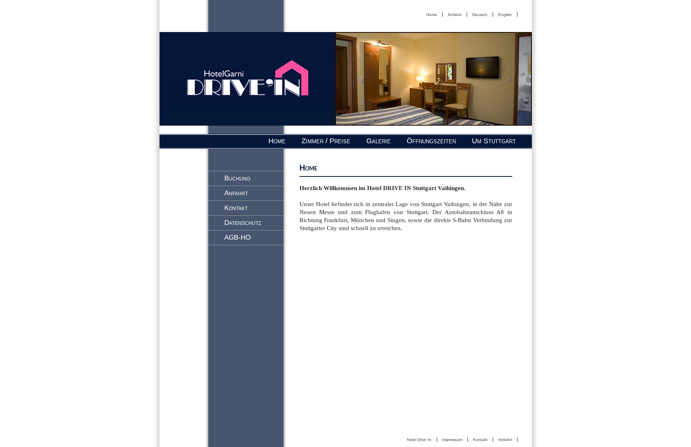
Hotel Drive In (419, 439)
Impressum (452, 439)
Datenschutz (242, 223)
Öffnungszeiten (431, 141)
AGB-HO (237, 237)
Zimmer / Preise (326, 141)
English (505, 14)
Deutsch (479, 14)
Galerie (378, 141)
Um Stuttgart (494, 141)
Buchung (237, 178)
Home (431, 14)
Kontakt (236, 208)
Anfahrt (454, 14)
